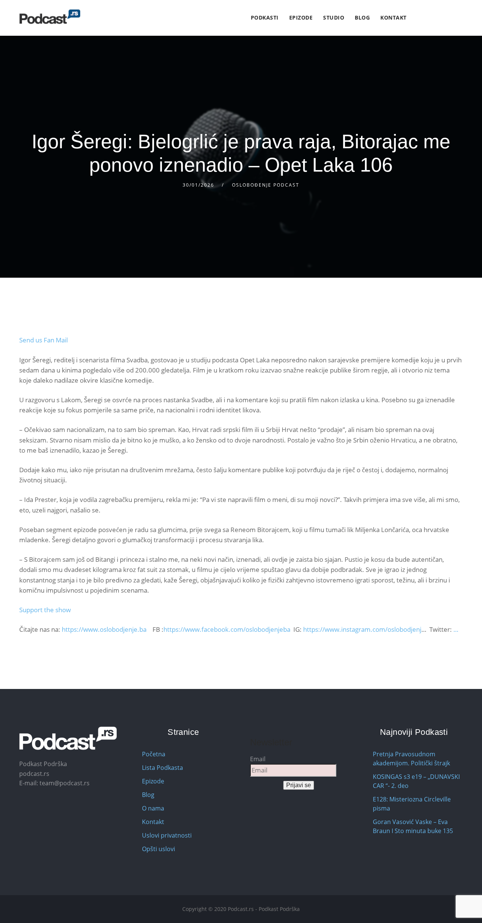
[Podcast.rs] (49, 16)
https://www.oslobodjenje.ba (104, 629)
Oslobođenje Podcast (265, 185)
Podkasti (265, 17)
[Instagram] (433, 18)
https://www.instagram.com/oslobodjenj (362, 629)
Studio (333, 17)
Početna (153, 754)
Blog (362, 17)
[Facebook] (416, 18)
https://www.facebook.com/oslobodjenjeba (226, 629)
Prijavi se (298, 785)
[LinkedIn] (442, 18)
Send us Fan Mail (43, 340)
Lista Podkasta (162, 767)
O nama (153, 808)
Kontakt (393, 17)
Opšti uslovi (158, 849)
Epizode (301, 17)
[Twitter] (425, 18)
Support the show (45, 609)
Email (257, 759)
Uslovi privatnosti (167, 835)
